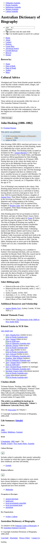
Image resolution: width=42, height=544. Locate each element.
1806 (3, 430)
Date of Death (11, 68)
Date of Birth (10, 66)
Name (8, 64)
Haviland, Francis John (14, 371)
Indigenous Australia (13, 7)
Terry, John (10, 350)
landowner (9, 501)
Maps (8, 72)
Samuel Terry (6, 197)
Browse (8, 53)
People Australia (12, 5)
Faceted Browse (12, 51)
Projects (8, 44)
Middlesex (11, 432)
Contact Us (36, 538)
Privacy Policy (24, 538)
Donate (8, 55)
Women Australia (12, 9)
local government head (14, 505)
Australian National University (15, 528)
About (8, 40)
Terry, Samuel (11, 339)
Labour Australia (12, 11)
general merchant (12, 499)
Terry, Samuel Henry (13, 362)
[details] (19, 420)
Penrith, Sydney (7, 444)
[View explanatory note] (3, 453)
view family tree (7, 331)
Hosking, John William (14, 358)
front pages (12, 410)
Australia (31, 444)
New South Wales (20, 444)
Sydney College (11, 517)
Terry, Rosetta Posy (13, 335)
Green (8, 375)
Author (8, 70)
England (19, 432)
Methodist (9, 490)
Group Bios (10, 46)
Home (8, 38)
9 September (5, 441)
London (4, 432)
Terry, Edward (11, 354)
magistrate (9, 507)
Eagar (30, 218)
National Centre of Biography (26, 526)
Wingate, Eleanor (12, 345)
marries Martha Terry (13, 308)
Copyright (4, 538)
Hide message (7, 118)
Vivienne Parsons (9, 128)
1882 (13, 441)
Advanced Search (12, 48)
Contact (8, 42)
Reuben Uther (15, 206)
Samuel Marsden (20, 153)
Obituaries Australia (13, 3)
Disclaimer (14, 538)
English (8, 465)
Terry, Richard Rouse (13, 367)
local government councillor (16, 503)
